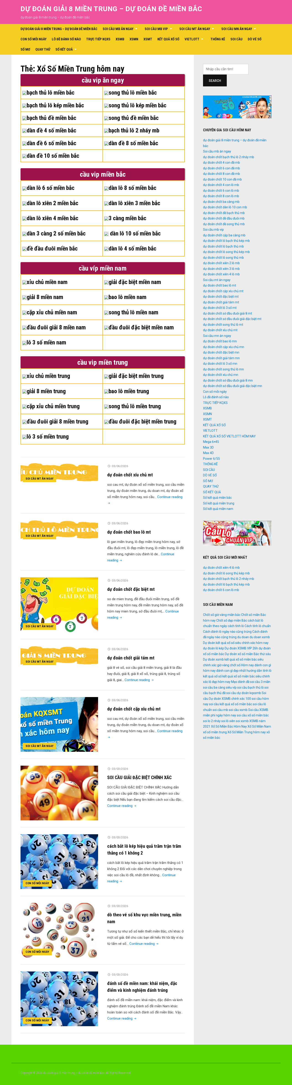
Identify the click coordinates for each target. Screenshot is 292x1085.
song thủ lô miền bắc (133, 92)
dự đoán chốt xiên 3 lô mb (221, 269)
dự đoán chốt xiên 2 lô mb (221, 263)
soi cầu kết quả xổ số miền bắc (230, 704)
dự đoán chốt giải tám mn (221, 358)
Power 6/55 (211, 458)
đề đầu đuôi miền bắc (52, 248)
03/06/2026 (120, 466)
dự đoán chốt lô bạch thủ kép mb (226, 241)
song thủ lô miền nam (133, 312)
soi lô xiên (228, 721)
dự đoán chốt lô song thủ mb (223, 257)
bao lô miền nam (127, 297)
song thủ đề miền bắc (134, 117)
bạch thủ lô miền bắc (50, 92)
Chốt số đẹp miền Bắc (231, 620)
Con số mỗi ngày (34, 39)
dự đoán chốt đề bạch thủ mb (224, 213)
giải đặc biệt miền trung (136, 375)
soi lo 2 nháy (212, 721)
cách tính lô (236, 626)
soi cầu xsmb (238, 710)
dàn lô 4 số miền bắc (132, 248)
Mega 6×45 (211, 442)
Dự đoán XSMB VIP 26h (241, 648)
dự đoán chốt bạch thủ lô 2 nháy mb (228, 157)
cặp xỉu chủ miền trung (53, 406)
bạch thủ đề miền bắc (51, 117)
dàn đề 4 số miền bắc (51, 130)
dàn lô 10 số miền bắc (135, 233)
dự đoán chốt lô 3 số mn (220, 363)
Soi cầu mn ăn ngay (236, 29)
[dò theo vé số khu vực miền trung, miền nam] (59, 930)
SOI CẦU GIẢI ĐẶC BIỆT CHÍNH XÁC (139, 777)
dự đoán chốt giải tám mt (130, 658)
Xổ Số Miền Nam (259, 726)
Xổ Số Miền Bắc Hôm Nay (229, 726)
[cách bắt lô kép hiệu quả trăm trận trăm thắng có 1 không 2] (59, 861)
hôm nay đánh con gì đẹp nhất (224, 670)
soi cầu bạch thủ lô (250, 687)
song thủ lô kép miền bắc (137, 105)
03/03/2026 (120, 768)
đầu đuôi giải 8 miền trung (57, 421)
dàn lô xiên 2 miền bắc (52, 203)
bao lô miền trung (129, 391)
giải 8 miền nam (45, 297)
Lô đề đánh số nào (66, 39)
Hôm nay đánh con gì (256, 665)
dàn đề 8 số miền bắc (133, 143)
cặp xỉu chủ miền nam (52, 312)
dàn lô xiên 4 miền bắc (52, 218)
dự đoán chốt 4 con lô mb (221, 185)
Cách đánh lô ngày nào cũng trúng (227, 631)
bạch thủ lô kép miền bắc (55, 105)
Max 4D (208, 453)
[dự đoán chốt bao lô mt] (59, 530)
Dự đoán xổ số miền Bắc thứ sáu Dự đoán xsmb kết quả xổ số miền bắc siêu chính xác (237, 659)
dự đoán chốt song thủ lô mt (223, 324)
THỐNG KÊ (218, 39)
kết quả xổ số (212, 676)
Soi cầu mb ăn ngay (118, 29)
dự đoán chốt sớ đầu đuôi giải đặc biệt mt (232, 319)
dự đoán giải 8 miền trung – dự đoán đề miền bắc (111, 9)
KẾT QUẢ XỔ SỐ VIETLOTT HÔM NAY (229, 436)
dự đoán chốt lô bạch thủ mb (223, 246)
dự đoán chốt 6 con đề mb (221, 168)
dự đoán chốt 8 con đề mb (221, 174)
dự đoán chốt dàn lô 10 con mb (225, 207)
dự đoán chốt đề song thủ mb (224, 224)
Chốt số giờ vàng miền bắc (221, 615)
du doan (243, 637)
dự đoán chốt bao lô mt (129, 532)
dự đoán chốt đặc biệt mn (221, 352)
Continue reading (139, 680)
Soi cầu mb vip (156, 29)
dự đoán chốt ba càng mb (221, 202)
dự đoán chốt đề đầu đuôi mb (224, 218)
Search (215, 81)
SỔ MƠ (25, 49)
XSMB (120, 39)
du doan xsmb (260, 637)
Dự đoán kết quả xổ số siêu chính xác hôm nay (236, 643)
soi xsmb (242, 721)
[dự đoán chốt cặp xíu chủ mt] (59, 724)
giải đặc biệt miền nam (135, 282)
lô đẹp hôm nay (219, 682)
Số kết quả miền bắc (217, 497)
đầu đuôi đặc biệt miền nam (141, 327)
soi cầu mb (220, 710)
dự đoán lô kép (213, 648)
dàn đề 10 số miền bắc (53, 155)
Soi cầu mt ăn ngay (194, 29)
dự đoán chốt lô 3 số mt (220, 308)
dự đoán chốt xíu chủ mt (130, 475)
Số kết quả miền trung (218, 503)
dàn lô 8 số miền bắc (132, 187)
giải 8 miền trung (46, 391)
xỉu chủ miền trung (48, 375)
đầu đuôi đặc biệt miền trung (142, 421)
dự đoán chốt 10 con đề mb (222, 179)
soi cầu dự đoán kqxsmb (243, 693)
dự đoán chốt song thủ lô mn (223, 369)
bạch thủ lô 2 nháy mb (134, 130)
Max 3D (208, 447)
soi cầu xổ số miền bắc (253, 715)
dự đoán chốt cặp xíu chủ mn (223, 347)
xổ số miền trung (215, 732)
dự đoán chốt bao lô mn (220, 341)
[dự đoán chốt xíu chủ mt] (59, 473)
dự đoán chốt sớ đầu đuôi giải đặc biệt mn (232, 386)
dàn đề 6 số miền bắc (51, 143)
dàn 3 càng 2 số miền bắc (56, 233)
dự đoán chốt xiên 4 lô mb (221, 274)
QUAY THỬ (42, 49)
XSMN (134, 39)
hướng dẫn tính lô (259, 670)
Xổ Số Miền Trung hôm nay (246, 732)
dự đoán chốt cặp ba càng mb (224, 235)
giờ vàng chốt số (228, 665)
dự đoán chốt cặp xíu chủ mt (134, 709)
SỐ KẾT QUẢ (64, 49)
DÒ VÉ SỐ (254, 39)
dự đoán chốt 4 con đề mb (221, 162)
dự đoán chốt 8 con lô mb (221, 196)
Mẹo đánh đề (240, 682)
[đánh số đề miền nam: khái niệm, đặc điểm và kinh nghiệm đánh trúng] (59, 998)
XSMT (147, 39)
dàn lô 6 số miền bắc (50, 187)
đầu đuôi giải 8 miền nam (56, 327)
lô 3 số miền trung (48, 436)
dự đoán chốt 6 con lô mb (221, 190)
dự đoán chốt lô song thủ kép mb (226, 252)
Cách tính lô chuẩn (258, 626)
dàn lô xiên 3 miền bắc (134, 203)
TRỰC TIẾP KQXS (98, 39)
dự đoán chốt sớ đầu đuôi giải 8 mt (227, 313)
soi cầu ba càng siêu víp (220, 687)
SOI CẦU (236, 39)
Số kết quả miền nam (218, 509)
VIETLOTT (192, 39)
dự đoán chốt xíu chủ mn (220, 375)
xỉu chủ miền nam (47, 282)
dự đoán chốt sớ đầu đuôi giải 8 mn (228, 380)
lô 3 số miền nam (46, 342)
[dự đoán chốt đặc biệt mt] (59, 604)
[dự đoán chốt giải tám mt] (59, 656)
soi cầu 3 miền (260, 682)
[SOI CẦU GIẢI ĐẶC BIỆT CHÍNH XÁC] (59, 792)
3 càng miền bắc (127, 218)
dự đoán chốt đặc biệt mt (131, 589)
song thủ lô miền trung (135, 406)
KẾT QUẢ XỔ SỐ (168, 39)
